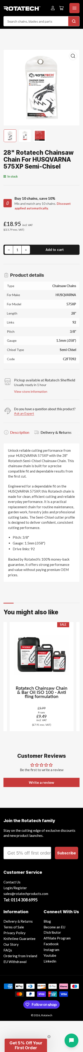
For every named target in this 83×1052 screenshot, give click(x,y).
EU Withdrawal (15, 962)
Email (9, 842)
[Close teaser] (49, 1036)
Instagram (51, 950)
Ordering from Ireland (20, 956)
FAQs (7, 950)
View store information (30, 391)
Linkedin (50, 961)
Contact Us (12, 882)
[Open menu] (74, 8)
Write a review (41, 782)
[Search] (73, 21)
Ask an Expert (24, 413)
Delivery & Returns (56, 432)
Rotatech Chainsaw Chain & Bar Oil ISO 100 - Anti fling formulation (41, 692)
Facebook (51, 944)
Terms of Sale (13, 927)
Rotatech (46, 1015)
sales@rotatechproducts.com (25, 894)
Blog (47, 921)
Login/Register (15, 888)
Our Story (11, 944)
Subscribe (66, 853)
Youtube (50, 955)
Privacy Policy (14, 933)
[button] (26, 1045)
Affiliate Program (57, 938)
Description (19, 432)
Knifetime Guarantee (19, 938)
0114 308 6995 (24, 899)
